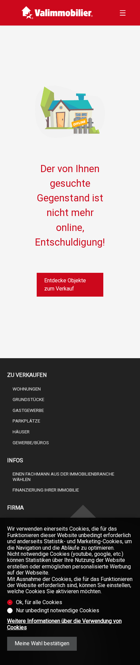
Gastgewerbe (28, 410)
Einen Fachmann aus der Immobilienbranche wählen (63, 476)
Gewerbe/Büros (31, 442)
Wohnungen (27, 389)
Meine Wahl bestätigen (42, 643)
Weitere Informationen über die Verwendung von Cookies (64, 624)
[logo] (57, 12)
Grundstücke (28, 399)
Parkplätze (26, 420)
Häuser (21, 431)
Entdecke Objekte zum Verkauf (65, 284)
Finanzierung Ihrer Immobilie (46, 490)
